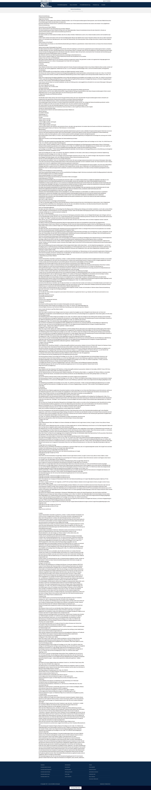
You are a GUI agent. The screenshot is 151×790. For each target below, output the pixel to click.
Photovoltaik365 (92, 767)
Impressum (102, 783)
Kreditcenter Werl (92, 774)
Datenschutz (107, 783)
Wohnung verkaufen (68, 771)
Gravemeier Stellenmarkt (93, 778)
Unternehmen (67, 767)
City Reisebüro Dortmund (93, 771)
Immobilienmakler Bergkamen (46, 769)
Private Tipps (67, 774)
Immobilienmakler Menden (45, 771)
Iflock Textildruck (92, 776)
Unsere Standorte (68, 776)
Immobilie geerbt (68, 769)
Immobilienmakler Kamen (45, 774)
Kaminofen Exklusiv (92, 769)
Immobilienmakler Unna (45, 776)
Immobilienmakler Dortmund (46, 767)
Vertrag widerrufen (75, 787)
